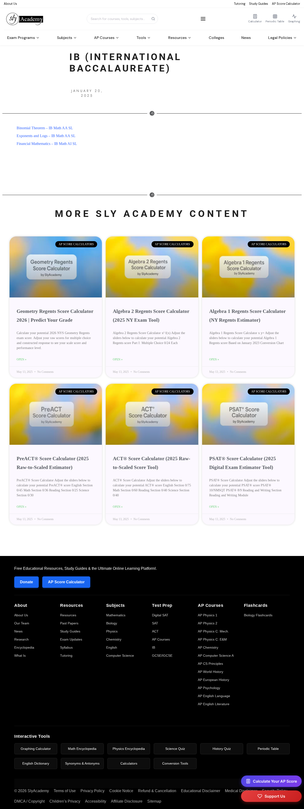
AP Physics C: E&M (212, 639)
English (111, 647)
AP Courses (104, 37)
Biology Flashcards (258, 615)
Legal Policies (280, 37)
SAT (155, 623)
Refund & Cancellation (157, 791)
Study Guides (258, 4)
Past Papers (69, 623)
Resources (177, 37)
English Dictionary (35, 763)
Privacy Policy (92, 791)
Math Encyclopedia (82, 749)
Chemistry (113, 639)
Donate (26, 582)
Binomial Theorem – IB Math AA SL (45, 128)
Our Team (21, 623)
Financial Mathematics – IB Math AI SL (47, 144)
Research (21, 639)
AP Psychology (209, 688)
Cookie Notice (121, 791)
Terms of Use (65, 791)
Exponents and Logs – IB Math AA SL (46, 136)
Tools (141, 37)
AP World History (210, 672)
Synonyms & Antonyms (82, 763)
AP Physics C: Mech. (213, 631)
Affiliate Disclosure (126, 801)
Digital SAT (160, 615)
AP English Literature (213, 704)
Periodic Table (268, 749)
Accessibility (95, 801)
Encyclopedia (24, 647)
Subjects (64, 37)
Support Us (275, 796)
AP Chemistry (208, 647)
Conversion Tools (175, 763)
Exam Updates (71, 639)
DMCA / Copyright (29, 801)
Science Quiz (175, 749)
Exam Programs (21, 37)
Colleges (216, 37)
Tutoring (239, 4)
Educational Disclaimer (200, 791)
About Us (10, 4)
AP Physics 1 (207, 615)
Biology (111, 623)
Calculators (128, 763)
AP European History (213, 680)
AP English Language (214, 696)
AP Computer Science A (216, 655)
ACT (155, 631)
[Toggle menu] (203, 19)
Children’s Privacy (64, 801)
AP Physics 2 (207, 623)
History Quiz (222, 749)
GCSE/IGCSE (162, 655)
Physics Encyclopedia (129, 749)
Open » (21, 359)
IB (153, 647)
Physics (112, 631)
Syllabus (66, 647)
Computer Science (120, 655)
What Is (20, 655)
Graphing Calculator (36, 749)
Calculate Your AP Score (275, 781)
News (246, 37)
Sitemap (154, 801)
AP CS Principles (210, 663)
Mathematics (115, 615)
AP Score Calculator (286, 4)
